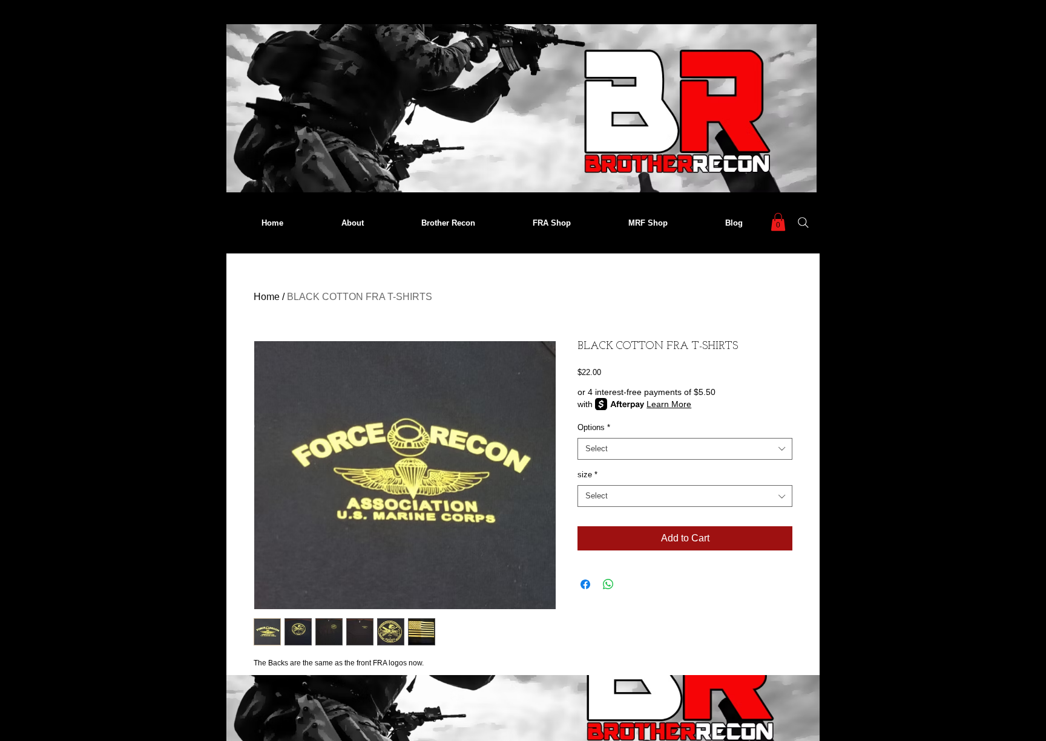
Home (267, 297)
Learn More (668, 404)
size (587, 474)
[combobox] (684, 449)
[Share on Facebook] (585, 584)
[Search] (803, 222)
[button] (778, 222)
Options (593, 427)
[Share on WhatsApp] (608, 584)
